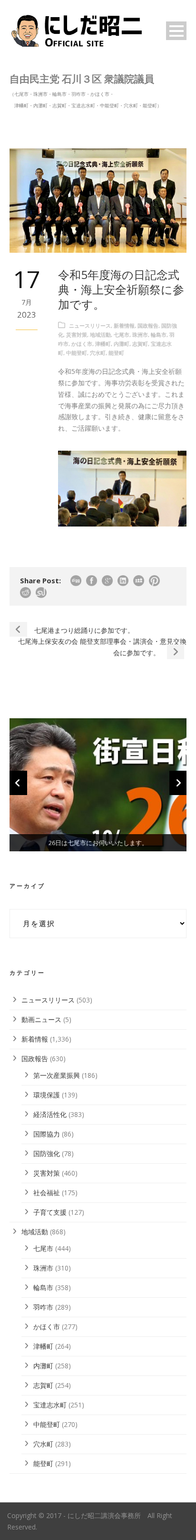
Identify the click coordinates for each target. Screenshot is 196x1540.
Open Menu (176, 30)
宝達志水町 (50, 1404)
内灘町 (121, 343)
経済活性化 (50, 1114)
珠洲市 (140, 334)
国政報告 (147, 325)
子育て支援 (50, 1212)
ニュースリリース (90, 325)
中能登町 (76, 352)
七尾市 (121, 334)
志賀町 (140, 343)
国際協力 (46, 1133)
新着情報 (124, 325)
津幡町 (103, 343)
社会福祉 (46, 1192)
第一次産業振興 (56, 1075)
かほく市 (81, 343)
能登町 (116, 352)
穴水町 (98, 352)
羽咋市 (43, 1307)
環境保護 (46, 1094)
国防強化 (46, 1153)
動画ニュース (41, 1019)
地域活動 (100, 334)
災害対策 (76, 334)
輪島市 (159, 334)
